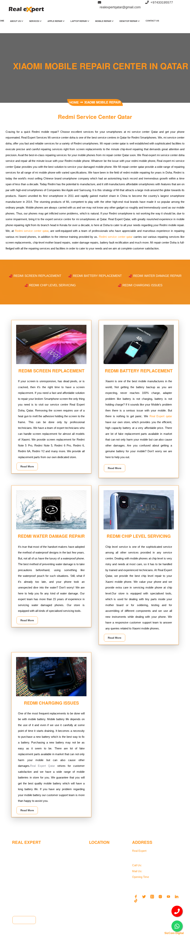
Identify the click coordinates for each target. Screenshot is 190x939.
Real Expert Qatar (43, 765)
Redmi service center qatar (31, 230)
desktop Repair (128, 21)
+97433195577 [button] (161, 2)
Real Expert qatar (161, 416)
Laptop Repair (79, 21)
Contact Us (152, 21)
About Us (15, 21)
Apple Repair (55, 21)
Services (34, 21)
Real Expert (139, 850)
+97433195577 (150, 865)
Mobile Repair (103, 21)
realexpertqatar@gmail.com (157, 871)
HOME (74, 102)
